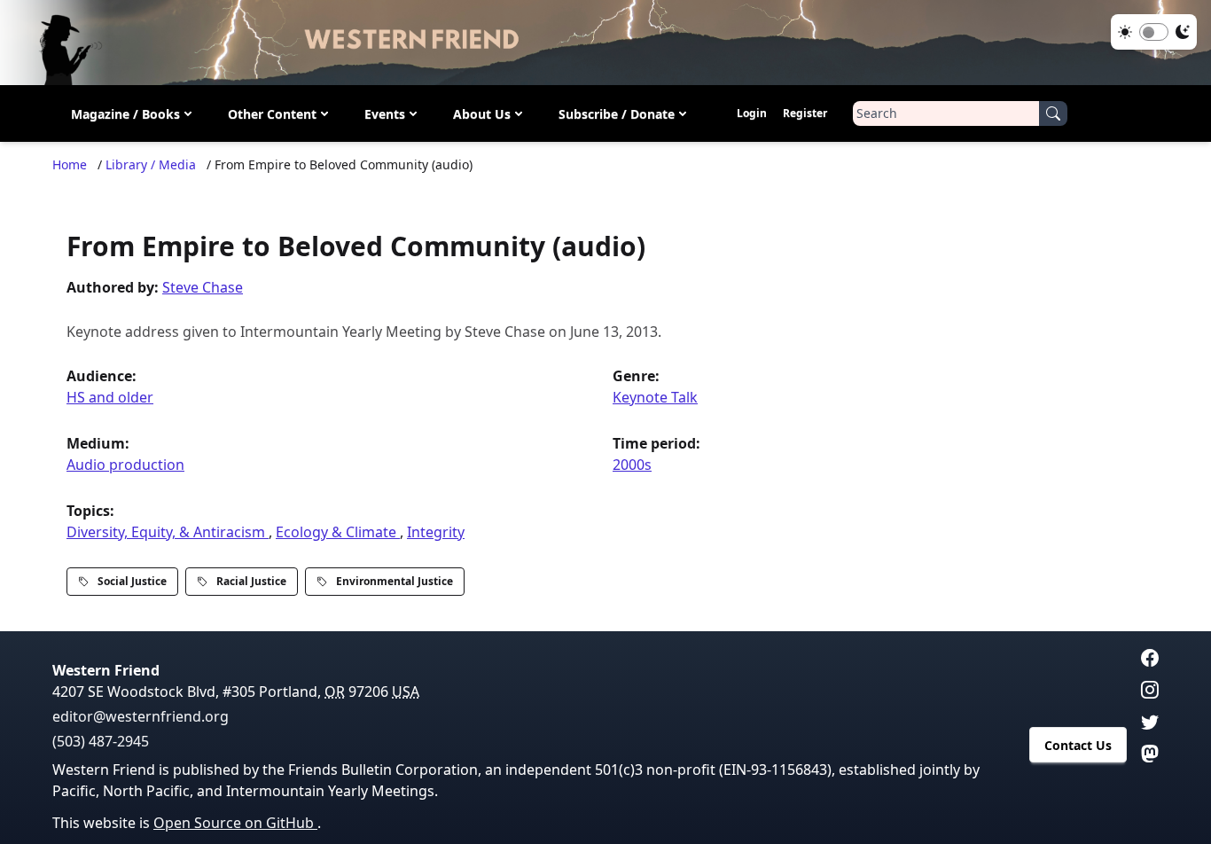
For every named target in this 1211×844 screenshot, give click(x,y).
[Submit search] (1053, 113)
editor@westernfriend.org (140, 716)
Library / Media (150, 164)
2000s (632, 464)
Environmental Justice (394, 581)
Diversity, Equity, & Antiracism (167, 532)
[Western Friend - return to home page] (605, 42)
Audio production (125, 464)
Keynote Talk (655, 397)
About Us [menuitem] (482, 114)
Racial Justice (251, 581)
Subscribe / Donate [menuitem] (617, 114)
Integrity (436, 532)
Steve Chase (202, 287)
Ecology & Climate (338, 532)
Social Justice (132, 581)
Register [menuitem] (805, 113)
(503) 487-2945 (100, 741)
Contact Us (1078, 745)
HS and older (109, 397)
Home (69, 164)
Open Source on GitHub (235, 822)
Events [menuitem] (384, 114)
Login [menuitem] (752, 113)
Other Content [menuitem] (272, 114)
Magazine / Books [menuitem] (125, 114)
